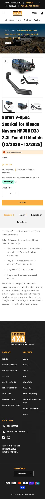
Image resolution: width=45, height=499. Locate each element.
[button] (3, 13)
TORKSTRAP (5, 376)
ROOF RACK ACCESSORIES (9, 388)
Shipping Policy (36, 215)
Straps (19, 20)
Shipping (20, 170)
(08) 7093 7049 (12, 426)
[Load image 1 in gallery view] (9, 106)
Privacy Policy (27, 388)
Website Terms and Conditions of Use (32, 401)
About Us (25, 359)
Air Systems (9, 20)
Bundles (37, 20)
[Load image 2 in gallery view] (22, 106)
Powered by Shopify (29, 494)
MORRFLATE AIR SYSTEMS (9, 365)
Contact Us (26, 365)
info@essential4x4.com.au (17, 431)
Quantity (6, 187)
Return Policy (22, 222)
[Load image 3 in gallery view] (36, 106)
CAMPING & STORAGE (8, 399)
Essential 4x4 (20, 494)
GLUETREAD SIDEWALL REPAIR (11, 405)
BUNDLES (5, 359)
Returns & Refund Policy (30, 394)
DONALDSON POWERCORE (9, 370)
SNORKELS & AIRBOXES (9, 382)
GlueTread (27, 20)
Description (8, 215)
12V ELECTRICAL (7, 394)
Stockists (25, 370)
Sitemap (25, 414)
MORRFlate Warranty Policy (31, 408)
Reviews (22, 215)
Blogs (24, 376)
